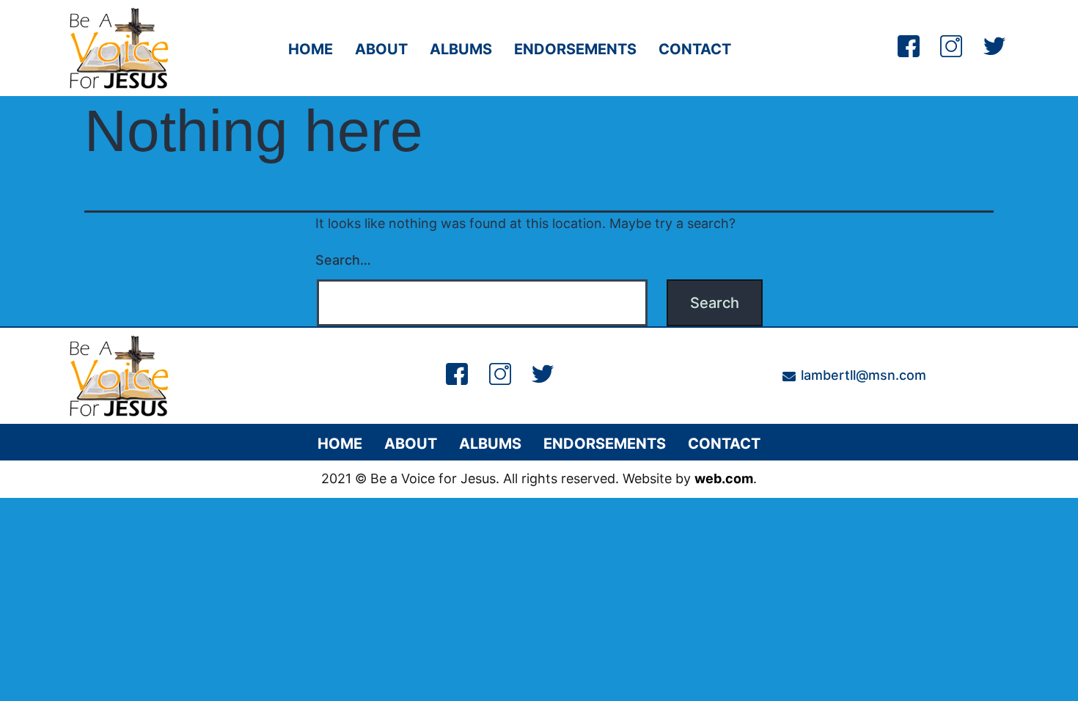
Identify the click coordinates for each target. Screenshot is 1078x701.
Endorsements (575, 49)
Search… (343, 260)
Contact (695, 49)
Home (310, 49)
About (381, 49)
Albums (461, 49)
